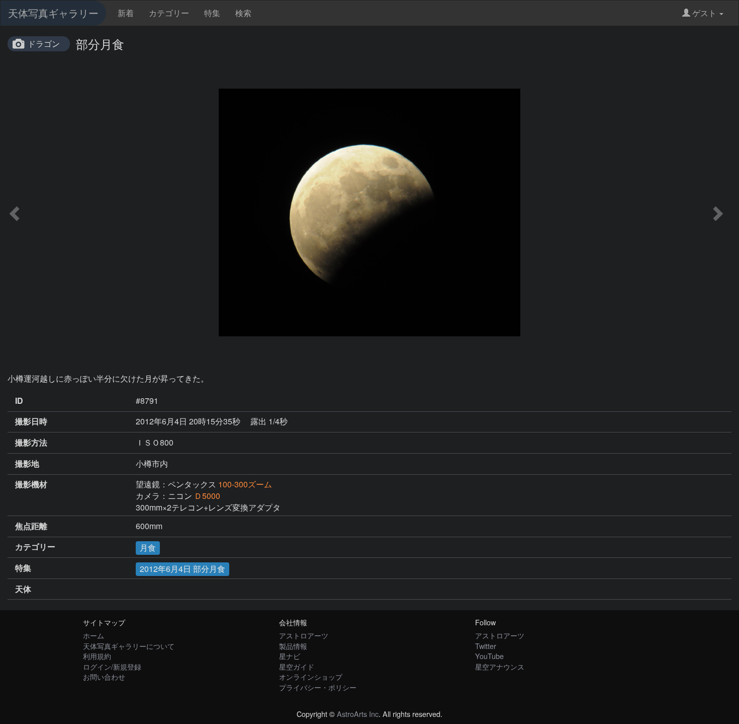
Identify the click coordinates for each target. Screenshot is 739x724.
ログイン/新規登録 (112, 666)
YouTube (489, 655)
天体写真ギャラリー (53, 13)
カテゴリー (169, 13)
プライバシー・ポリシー (317, 687)
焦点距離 (31, 526)
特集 (212, 13)
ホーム (93, 635)
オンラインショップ (310, 676)
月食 (148, 547)
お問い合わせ (104, 676)
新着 (126, 13)
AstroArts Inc (358, 713)
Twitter (485, 645)
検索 (243, 13)
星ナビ (289, 655)
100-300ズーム (245, 484)
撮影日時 (31, 421)
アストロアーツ (303, 635)
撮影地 (27, 463)
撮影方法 (31, 442)
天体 (23, 589)
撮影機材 (31, 484)
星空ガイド (296, 666)
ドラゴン (44, 43)
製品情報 (293, 645)
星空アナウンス (499, 666)
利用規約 (97, 655)
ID (19, 400)
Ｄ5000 (207, 495)
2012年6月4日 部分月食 (182, 568)
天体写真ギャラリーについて (128, 645)
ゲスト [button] (704, 13)
